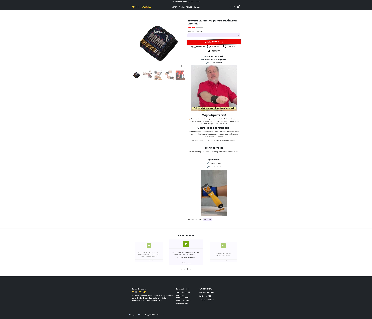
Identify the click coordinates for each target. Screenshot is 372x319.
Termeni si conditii (183, 292)
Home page (207, 219)
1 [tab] (181, 269)
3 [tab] (187, 269)
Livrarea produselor (183, 301)
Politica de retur (182, 304)
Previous (134, 252)
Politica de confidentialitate (182, 296)
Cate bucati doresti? (195, 32)
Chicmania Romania (162, 315)
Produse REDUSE (185, 7)
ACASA (174, 7)
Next (182, 42)
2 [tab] (184, 269)
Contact (197, 7)
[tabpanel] (223, 252)
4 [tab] (190, 269)
